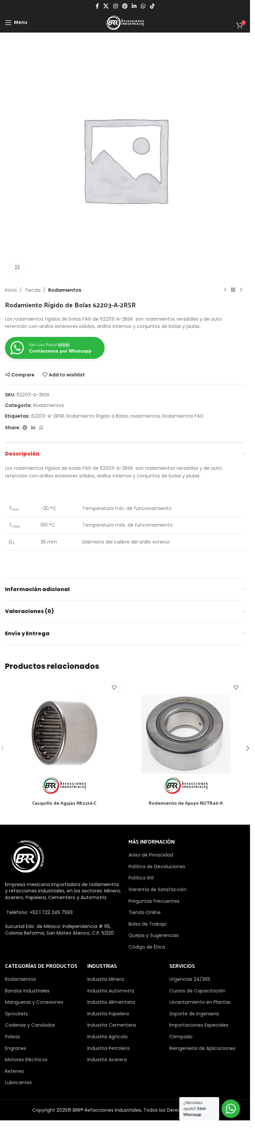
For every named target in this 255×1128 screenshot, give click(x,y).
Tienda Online (144, 912)
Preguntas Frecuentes (154, 901)
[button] (247, 748)
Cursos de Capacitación (197, 990)
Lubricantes (18, 1082)
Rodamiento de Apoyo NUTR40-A (186, 803)
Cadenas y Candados (30, 1025)
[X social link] (106, 6)
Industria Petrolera (108, 1048)
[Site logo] (125, 22)
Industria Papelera (108, 1013)
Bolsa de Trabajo (147, 924)
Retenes (14, 1071)
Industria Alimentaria (111, 1002)
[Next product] (241, 290)
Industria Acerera (107, 1059)
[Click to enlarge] (17, 266)
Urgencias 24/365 (189, 979)
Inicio (11, 290)
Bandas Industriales (27, 990)
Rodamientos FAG (183, 416)
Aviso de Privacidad (150, 855)
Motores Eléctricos (26, 1059)
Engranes (15, 1048)
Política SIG (141, 877)
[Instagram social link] (115, 6)
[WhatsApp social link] (143, 6)
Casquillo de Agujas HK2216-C (64, 803)
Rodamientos (64, 290)
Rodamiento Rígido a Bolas (97, 416)
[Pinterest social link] (124, 6)
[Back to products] (233, 290)
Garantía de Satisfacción (157, 889)
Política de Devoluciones (156, 866)
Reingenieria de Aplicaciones (202, 1048)
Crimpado (181, 1036)
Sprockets (16, 1013)
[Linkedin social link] (134, 6)
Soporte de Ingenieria (194, 1013)
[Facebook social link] (97, 6)
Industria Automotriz (110, 990)
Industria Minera (105, 979)
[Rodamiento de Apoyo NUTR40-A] (186, 737)
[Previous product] (225, 290)
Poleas (12, 1036)
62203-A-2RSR (47, 416)
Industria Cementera (111, 1025)
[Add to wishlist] (114, 687)
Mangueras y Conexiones (34, 1002)
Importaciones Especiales (198, 1025)
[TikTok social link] (152, 6)
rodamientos (145, 416)
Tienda (33, 290)
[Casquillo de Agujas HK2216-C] (64, 737)
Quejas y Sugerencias (153, 935)
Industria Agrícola (107, 1036)
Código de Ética (146, 947)
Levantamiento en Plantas (199, 1002)
